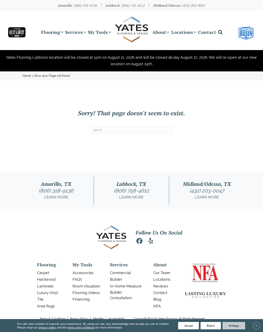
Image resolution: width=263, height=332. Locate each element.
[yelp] (151, 241)
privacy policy (47, 327)
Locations (182, 32)
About (159, 32)
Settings (234, 325)
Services (74, 32)
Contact (207, 32)
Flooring (50, 32)
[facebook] (139, 241)
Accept (188, 325)
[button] (62, 32)
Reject (211, 325)
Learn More (56, 197)
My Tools (98, 32)
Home (27, 75)
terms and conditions (81, 327)
